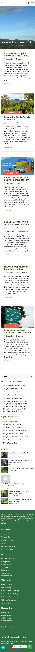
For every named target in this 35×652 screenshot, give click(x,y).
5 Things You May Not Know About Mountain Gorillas (20, 461)
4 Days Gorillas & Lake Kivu (12, 398)
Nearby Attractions (8, 540)
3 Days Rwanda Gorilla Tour (12, 392)
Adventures (21, 336)
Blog (24, 637)
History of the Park (7, 549)
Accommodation (7, 624)
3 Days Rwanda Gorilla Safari (13, 427)
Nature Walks (6, 597)
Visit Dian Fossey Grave (9, 600)
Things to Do (5, 537)
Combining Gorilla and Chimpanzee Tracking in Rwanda (20, 492)
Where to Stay (6, 573)
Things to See (6, 534)
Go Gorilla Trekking (8, 558)
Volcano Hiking (6, 603)
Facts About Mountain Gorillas (18, 453)
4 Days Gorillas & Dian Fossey (13, 434)
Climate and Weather (8, 546)
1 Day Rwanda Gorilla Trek (12, 421)
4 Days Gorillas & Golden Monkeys (15, 395)
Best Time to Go (6, 627)
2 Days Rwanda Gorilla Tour (12, 424)
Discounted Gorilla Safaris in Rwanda (17, 118)
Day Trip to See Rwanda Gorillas (14, 386)
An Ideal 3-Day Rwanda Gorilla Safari (21, 468)
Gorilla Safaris (6, 565)
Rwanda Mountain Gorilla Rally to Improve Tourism (17, 178)
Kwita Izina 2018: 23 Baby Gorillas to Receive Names (17, 223)
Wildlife (4, 543)
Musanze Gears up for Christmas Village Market (16, 54)
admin (10, 59)
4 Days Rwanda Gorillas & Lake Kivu (15, 437)
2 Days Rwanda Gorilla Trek (12, 389)
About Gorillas (22, 272)
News (19, 59)
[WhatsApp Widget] (29, 646)
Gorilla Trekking (6, 584)
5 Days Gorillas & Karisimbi (12, 440)
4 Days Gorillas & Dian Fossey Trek (15, 401)
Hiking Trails (5, 562)
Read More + (8, 84)
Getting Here (5, 612)
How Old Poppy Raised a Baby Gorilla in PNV (16, 267)
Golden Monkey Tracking (10, 591)
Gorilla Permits (6, 621)
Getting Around (6, 615)
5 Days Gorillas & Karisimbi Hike (14, 406)
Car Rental (5, 637)
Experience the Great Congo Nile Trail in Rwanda (17, 331)
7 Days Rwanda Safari (10, 443)
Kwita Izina (5, 570)
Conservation (15, 637)
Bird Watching (6, 588)
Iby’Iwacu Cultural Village (9, 594)
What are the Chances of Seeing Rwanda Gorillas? (13, 485)
